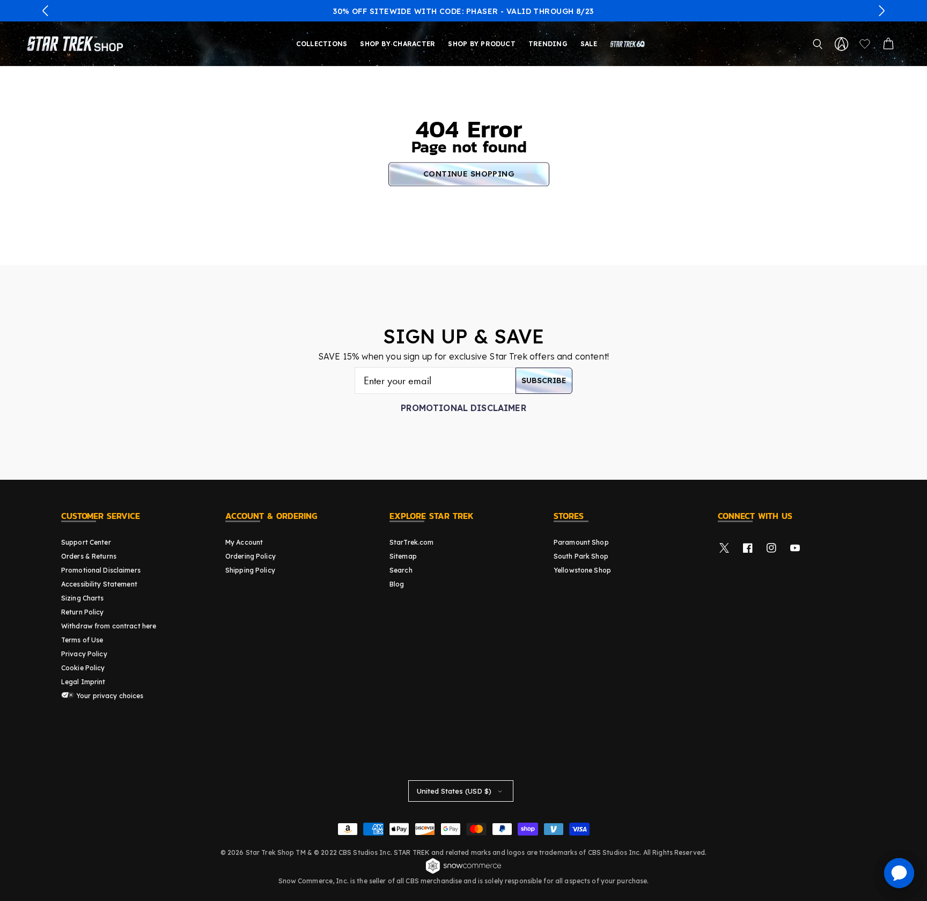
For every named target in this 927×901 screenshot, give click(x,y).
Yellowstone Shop (582, 570)
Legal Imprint (83, 682)
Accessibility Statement (99, 584)
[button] (46, 11)
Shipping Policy (250, 570)
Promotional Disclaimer (463, 407)
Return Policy (82, 612)
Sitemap (403, 556)
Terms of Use (82, 640)
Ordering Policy (250, 556)
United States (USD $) (454, 791)
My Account (244, 542)
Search (401, 570)
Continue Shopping (468, 174)
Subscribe (543, 380)
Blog (396, 584)
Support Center (86, 542)
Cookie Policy (83, 668)
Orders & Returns (88, 556)
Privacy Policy (84, 654)
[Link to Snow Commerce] (463, 872)
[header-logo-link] (77, 44)
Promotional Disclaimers (101, 570)
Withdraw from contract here (108, 626)
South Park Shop (581, 556)
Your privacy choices (109, 696)
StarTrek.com (411, 542)
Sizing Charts (82, 598)
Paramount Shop (581, 542)
